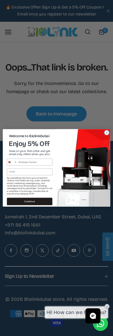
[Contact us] (100, 323)
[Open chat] (92, 315)
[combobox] (12, 162)
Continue (29, 201)
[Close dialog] (106, 132)
